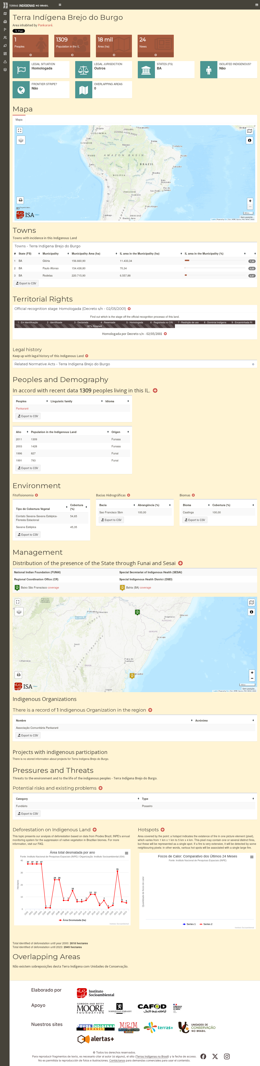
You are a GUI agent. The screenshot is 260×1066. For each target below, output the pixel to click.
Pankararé (45, 25)
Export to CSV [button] (27, 283)
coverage (53, 587)
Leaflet (213, 219)
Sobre (37, 215)
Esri (226, 219)
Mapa (19, 119)
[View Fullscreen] (19, 130)
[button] (60, 5)
